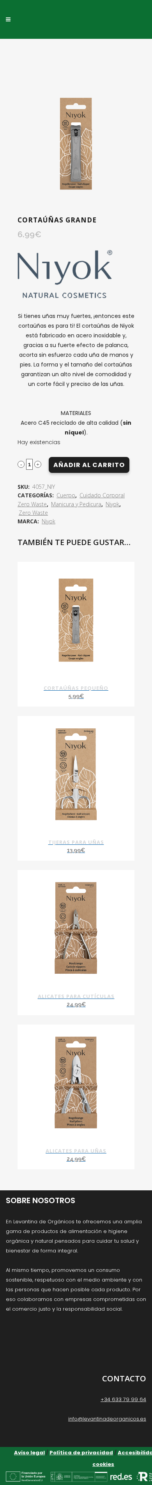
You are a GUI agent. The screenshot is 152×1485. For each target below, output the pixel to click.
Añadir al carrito (89, 464)
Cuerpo (66, 495)
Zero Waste (33, 512)
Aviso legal (29, 1452)
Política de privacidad (81, 1452)
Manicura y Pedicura (76, 504)
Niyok (112, 504)
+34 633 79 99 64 (123, 1399)
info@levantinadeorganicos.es (107, 1418)
